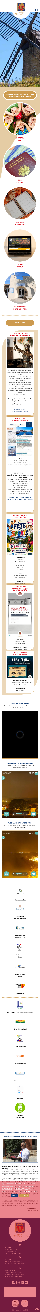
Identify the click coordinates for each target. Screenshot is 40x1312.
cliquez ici (29, 1191)
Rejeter (14, 1195)
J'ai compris (24, 1195)
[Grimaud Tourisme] (20, 892)
